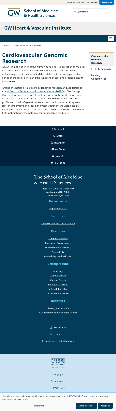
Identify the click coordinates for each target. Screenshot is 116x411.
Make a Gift (60, 327)
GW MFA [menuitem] (80, 2)
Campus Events (58, 280)
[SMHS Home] (34, 13)
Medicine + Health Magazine (59, 340)
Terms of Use (58, 387)
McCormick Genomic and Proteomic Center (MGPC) (35, 91)
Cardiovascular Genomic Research (99, 59)
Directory (58, 271)
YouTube (60, 149)
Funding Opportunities (98, 77)
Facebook (59, 129)
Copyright (58, 374)
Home (6, 45)
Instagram (59, 142)
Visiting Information (58, 284)
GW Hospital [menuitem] (92, 2)
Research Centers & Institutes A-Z (58, 223)
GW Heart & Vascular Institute (38, 28)
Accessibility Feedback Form (58, 256)
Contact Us (59, 334)
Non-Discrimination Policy (58, 247)
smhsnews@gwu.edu (58, 195)
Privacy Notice (58, 381)
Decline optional (86, 405)
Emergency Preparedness (58, 242)
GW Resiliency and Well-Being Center (58, 312)
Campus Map (56, 275)
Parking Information (58, 288)
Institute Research (101, 69)
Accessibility (58, 251)
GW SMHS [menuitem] (71, 2)
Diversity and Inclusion (58, 308)
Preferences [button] (38, 405)
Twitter (59, 135)
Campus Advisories (58, 238)
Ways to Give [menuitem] (107, 2)
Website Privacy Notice (84, 396)
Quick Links (83, 12)
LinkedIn (59, 156)
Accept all (105, 405)
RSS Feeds (59, 162)
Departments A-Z (58, 208)
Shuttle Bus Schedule (58, 293)
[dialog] (58, 402)
